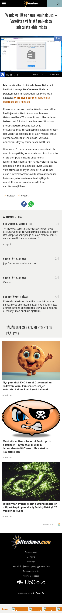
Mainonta (31, 557)
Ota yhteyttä (31, 561)
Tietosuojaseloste (31, 571)
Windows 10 (26, 195)
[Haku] (51, 3)
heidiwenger (9, 223)
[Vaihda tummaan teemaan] (58, 3)
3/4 (57, 277)
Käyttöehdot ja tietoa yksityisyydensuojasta (31, 566)
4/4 (57, 296)
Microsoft (11, 195)
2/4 (57, 258)
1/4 (57, 223)
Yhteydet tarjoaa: (31, 576)
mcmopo (7, 296)
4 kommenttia (55, 74)
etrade (6, 258)
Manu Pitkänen (12, 74)
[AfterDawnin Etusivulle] (31, 3)
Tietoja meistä (31, 552)
